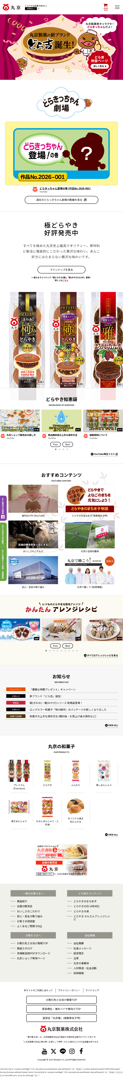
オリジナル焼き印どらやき (75, 820)
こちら (65, 280)
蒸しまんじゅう (104, 785)
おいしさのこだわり (33, 551)
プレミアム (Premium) (19, 786)
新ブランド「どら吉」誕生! (45, 696)
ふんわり (75, 785)
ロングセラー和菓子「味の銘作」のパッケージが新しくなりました (68, 709)
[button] (56, 449)
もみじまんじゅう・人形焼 (47, 823)
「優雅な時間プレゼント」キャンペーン (53, 689)
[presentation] (55, 444)
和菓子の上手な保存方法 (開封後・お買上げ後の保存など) (63, 716)
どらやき (47, 785)
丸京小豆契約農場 (90, 551)
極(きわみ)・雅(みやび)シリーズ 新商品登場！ (56, 703)
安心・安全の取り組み (33, 587)
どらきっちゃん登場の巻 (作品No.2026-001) (65, 188)
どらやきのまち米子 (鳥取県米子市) (90, 515)
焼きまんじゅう (19, 821)
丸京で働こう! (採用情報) (89, 587)
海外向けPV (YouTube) (33, 515)
